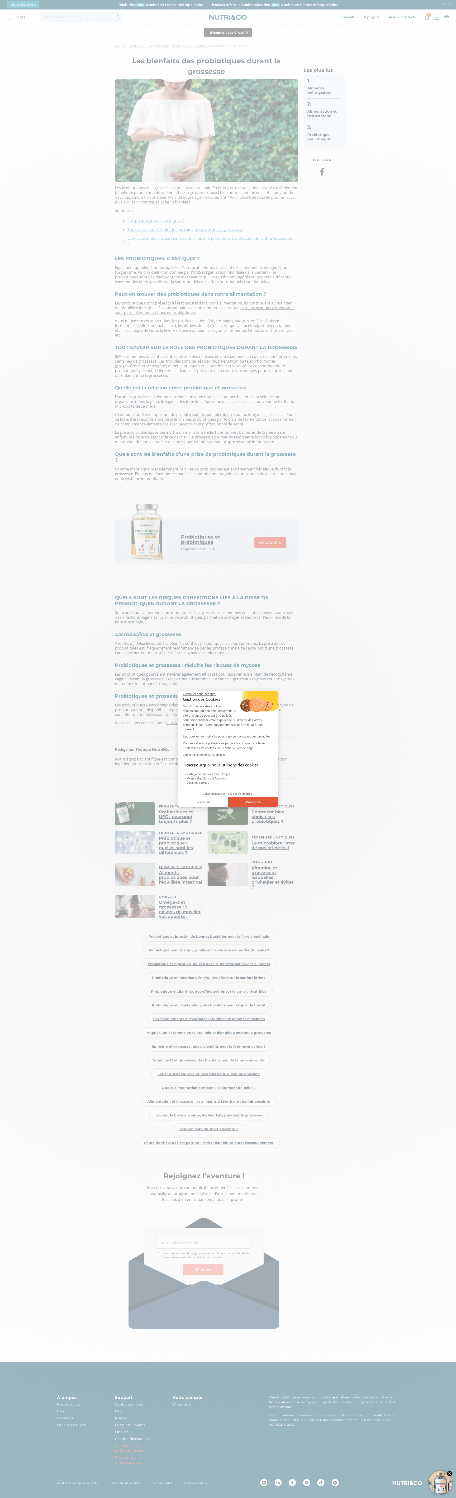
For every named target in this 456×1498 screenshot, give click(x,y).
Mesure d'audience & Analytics (206, 778)
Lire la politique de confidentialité (204, 754)
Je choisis (203, 802)
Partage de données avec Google (208, 774)
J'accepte (253, 802)
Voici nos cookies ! (198, 782)
